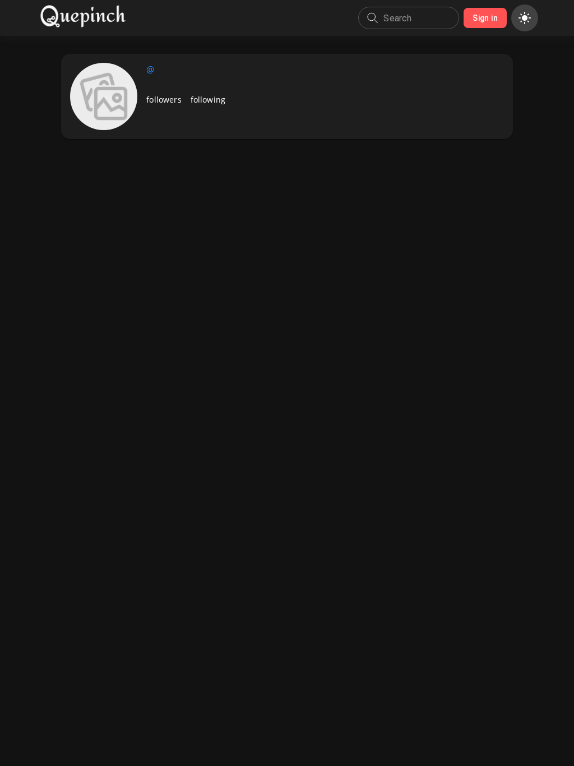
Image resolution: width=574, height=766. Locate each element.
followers (163, 99)
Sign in (485, 17)
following (208, 99)
